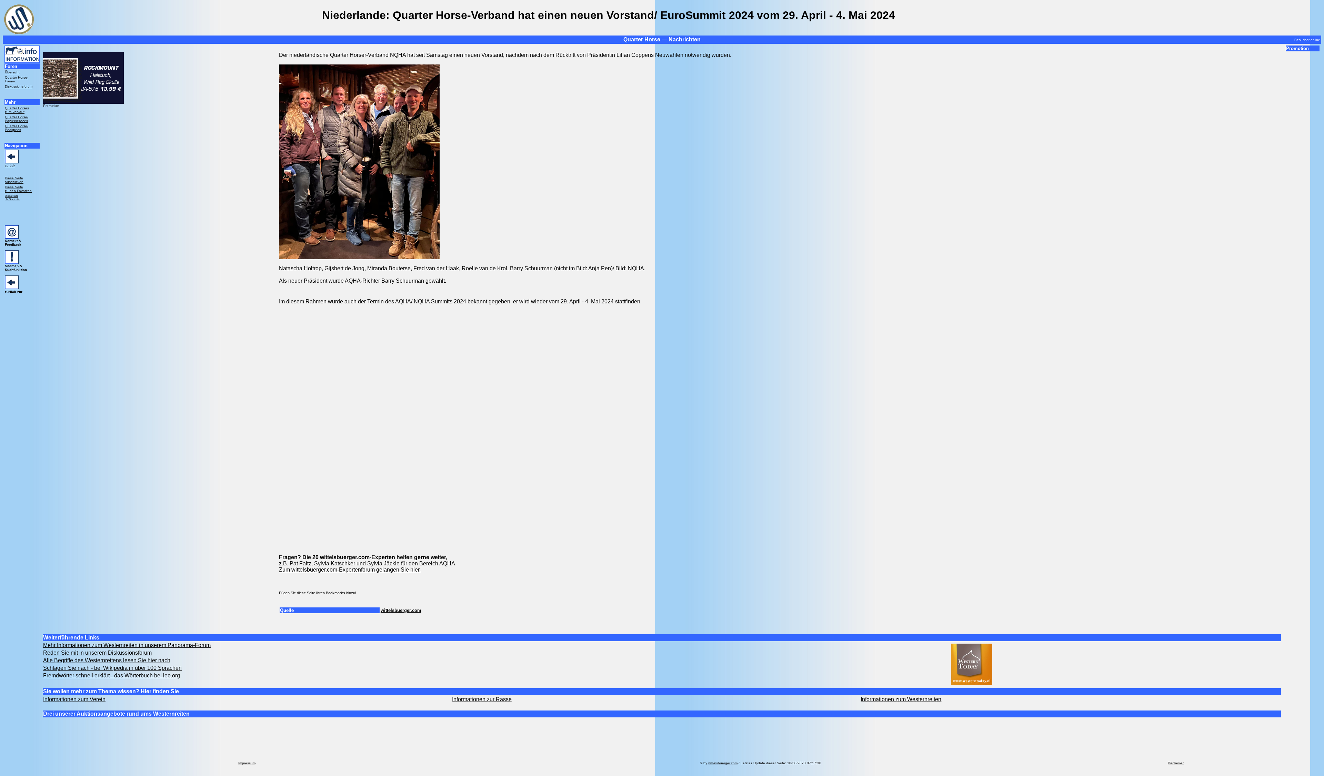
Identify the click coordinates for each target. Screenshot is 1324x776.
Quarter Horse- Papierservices (16, 119)
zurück (10, 165)
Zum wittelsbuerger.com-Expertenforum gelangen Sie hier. (350, 570)
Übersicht (12, 72)
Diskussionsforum (18, 86)
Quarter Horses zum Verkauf (17, 110)
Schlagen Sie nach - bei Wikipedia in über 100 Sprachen (112, 668)
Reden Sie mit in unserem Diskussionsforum (97, 653)
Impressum (246, 763)
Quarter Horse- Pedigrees (16, 128)
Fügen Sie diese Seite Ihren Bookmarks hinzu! (317, 593)
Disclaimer (1176, 763)
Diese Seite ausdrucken (14, 180)
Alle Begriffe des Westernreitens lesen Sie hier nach (106, 660)
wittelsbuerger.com (401, 610)
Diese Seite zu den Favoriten (18, 189)
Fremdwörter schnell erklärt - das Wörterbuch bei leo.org (111, 675)
